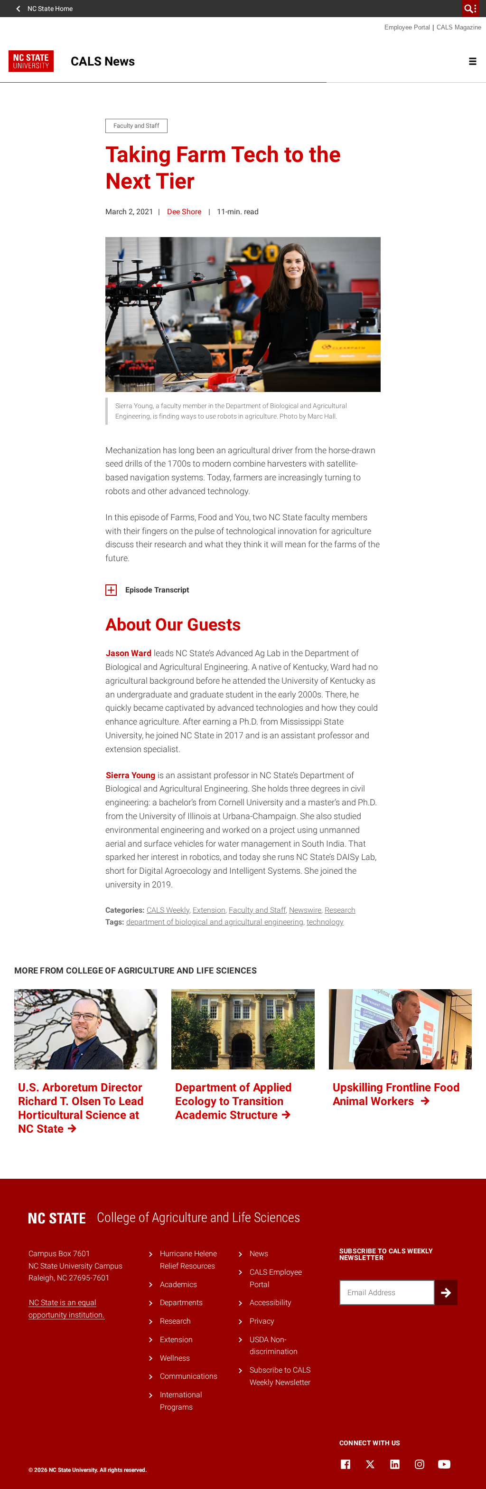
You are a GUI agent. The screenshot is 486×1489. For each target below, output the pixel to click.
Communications (188, 1376)
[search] (470, 8)
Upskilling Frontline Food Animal (396, 1094)
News (259, 1253)
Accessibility (270, 1302)
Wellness (175, 1358)
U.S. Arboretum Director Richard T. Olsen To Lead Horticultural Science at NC (81, 1108)
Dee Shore (184, 211)
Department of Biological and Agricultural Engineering (214, 921)
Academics (178, 1284)
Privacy (262, 1321)
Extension (209, 910)
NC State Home (50, 8)
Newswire (305, 910)
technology (325, 921)
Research (340, 910)
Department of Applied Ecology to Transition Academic (233, 1101)
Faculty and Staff (257, 910)
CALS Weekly (168, 910)
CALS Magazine (459, 27)
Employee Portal (407, 27)
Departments (181, 1302)
